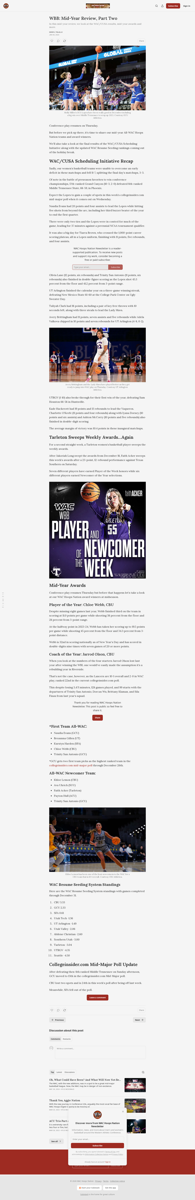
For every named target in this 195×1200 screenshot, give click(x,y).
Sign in (186, 6)
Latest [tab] (59, 1072)
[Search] (156, 6)
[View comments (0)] (58, 41)
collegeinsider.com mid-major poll (70, 765)
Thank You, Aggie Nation (64, 1100)
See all (54, 1141)
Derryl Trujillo (55, 32)
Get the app (110, 1187)
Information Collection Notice (96, 1154)
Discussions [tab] (70, 1072)
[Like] (52, 41)
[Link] (45, 161)
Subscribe (173, 6)
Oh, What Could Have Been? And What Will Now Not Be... (85, 1079)
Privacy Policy (117, 1154)
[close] (123, 1111)
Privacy (98, 1181)
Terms (106, 1181)
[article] (97, 1086)
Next (137, 1020)
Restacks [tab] (67, 1039)
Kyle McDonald (67, 1089)
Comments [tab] (55, 1039)
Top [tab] (52, 1072)
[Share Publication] (162, 6)
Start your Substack (90, 1187)
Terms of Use (110, 1151)
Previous (59, 1020)
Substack (84, 1194)
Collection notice (117, 1181)
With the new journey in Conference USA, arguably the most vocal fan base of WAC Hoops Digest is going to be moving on (84, 1105)
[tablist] (60, 1039)
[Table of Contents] (3, 600)
